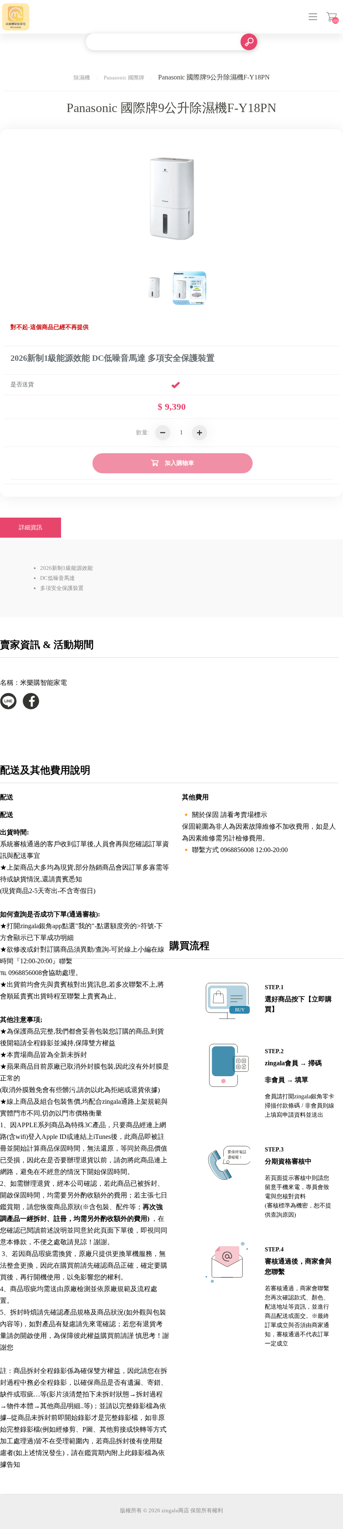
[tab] (30, 528)
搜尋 (249, 41)
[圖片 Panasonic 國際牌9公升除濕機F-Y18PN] (154, 288)
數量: (142, 432)
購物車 (331, 17)
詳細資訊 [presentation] (30, 527)
